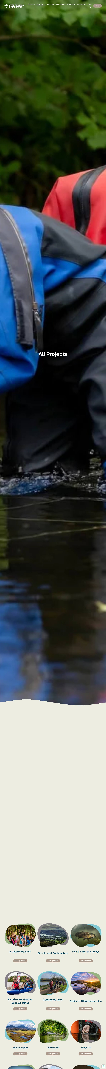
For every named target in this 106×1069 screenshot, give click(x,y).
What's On (71, 4)
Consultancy (60, 4)
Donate (97, 6)
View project (20, 961)
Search (90, 7)
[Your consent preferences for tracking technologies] (103, 1066)
